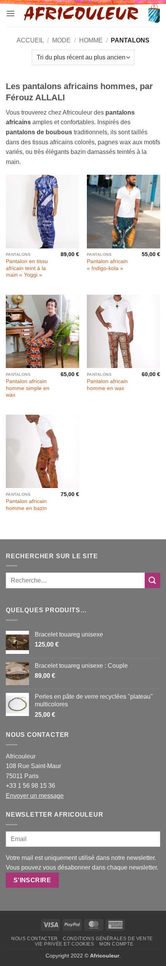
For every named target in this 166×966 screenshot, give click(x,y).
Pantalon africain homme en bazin (26, 504)
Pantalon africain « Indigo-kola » (107, 264)
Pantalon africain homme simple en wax (27, 388)
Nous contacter (34, 938)
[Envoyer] (152, 580)
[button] (10, 13)
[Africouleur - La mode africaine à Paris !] (81, 14)
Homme (91, 40)
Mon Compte (116, 944)
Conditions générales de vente (108, 938)
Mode (61, 40)
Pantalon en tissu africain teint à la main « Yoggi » (27, 268)
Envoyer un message (35, 795)
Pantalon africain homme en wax (107, 384)
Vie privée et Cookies (64, 944)
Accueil (30, 40)
